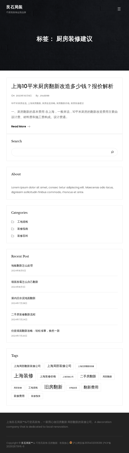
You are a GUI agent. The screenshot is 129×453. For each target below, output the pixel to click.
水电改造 (73, 387)
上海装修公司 (68, 377)
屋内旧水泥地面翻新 (23, 298)
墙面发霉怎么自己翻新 (24, 282)
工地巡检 (22, 222)
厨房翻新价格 (63, 103)
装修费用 (19, 396)
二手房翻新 (88, 376)
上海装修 (23, 375)
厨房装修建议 (77, 103)
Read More (18, 126)
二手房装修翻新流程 (23, 314)
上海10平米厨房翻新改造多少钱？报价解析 (62, 86)
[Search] (112, 152)
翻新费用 (91, 387)
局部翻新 (107, 376)
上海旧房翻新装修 (86, 366)
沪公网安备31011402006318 (87, 443)
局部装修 (18, 387)
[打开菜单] (119, 8)
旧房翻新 (53, 387)
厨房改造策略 (48, 103)
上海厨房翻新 (34, 103)
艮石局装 (14, 7)
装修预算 (35, 396)
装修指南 (22, 229)
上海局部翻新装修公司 (27, 366)
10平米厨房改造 (19, 103)
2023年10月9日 (24, 95)
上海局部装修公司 (59, 366)
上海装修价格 (48, 376)
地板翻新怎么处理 (22, 265)
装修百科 (22, 236)
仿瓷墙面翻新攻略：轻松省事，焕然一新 (35, 331)
